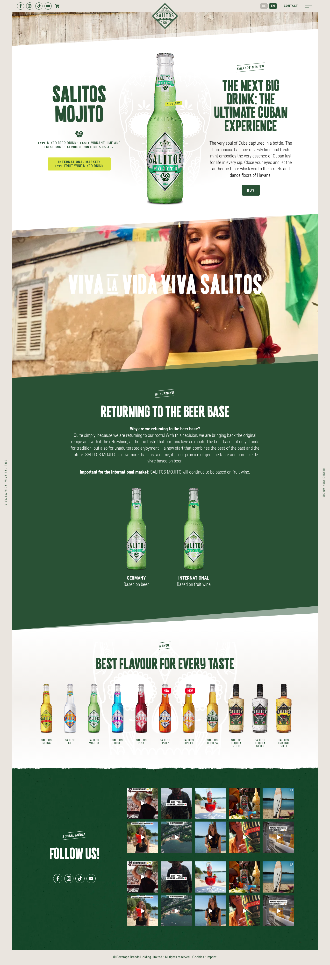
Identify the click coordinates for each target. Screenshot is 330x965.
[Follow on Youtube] (48, 6)
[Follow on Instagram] (29, 6)
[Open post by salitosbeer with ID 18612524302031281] (210, 837)
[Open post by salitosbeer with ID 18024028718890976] (244, 803)
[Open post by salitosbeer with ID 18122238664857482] (142, 837)
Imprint (211, 957)
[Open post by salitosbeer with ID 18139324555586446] (278, 803)
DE (264, 6)
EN (273, 6)
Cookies (198, 957)
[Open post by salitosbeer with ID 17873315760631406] (210, 803)
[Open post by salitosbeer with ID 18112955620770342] (176, 837)
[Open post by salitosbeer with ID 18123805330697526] (244, 837)
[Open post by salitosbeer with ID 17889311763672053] (278, 837)
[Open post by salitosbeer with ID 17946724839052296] (142, 803)
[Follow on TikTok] (39, 6)
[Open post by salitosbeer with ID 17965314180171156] (176, 803)
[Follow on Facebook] (20, 6)
